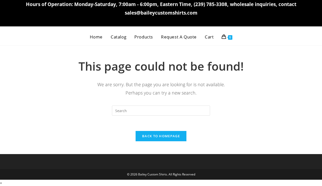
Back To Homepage (161, 136)
